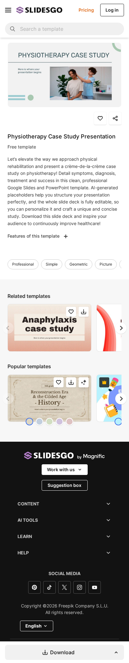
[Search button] (12, 29)
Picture (106, 264)
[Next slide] (120, 328)
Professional (23, 264)
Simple (52, 264)
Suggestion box (64, 485)
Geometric (79, 264)
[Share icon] (115, 118)
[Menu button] (8, 10)
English (33, 625)
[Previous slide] (8, 328)
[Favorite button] (100, 118)
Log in (112, 10)
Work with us (61, 469)
